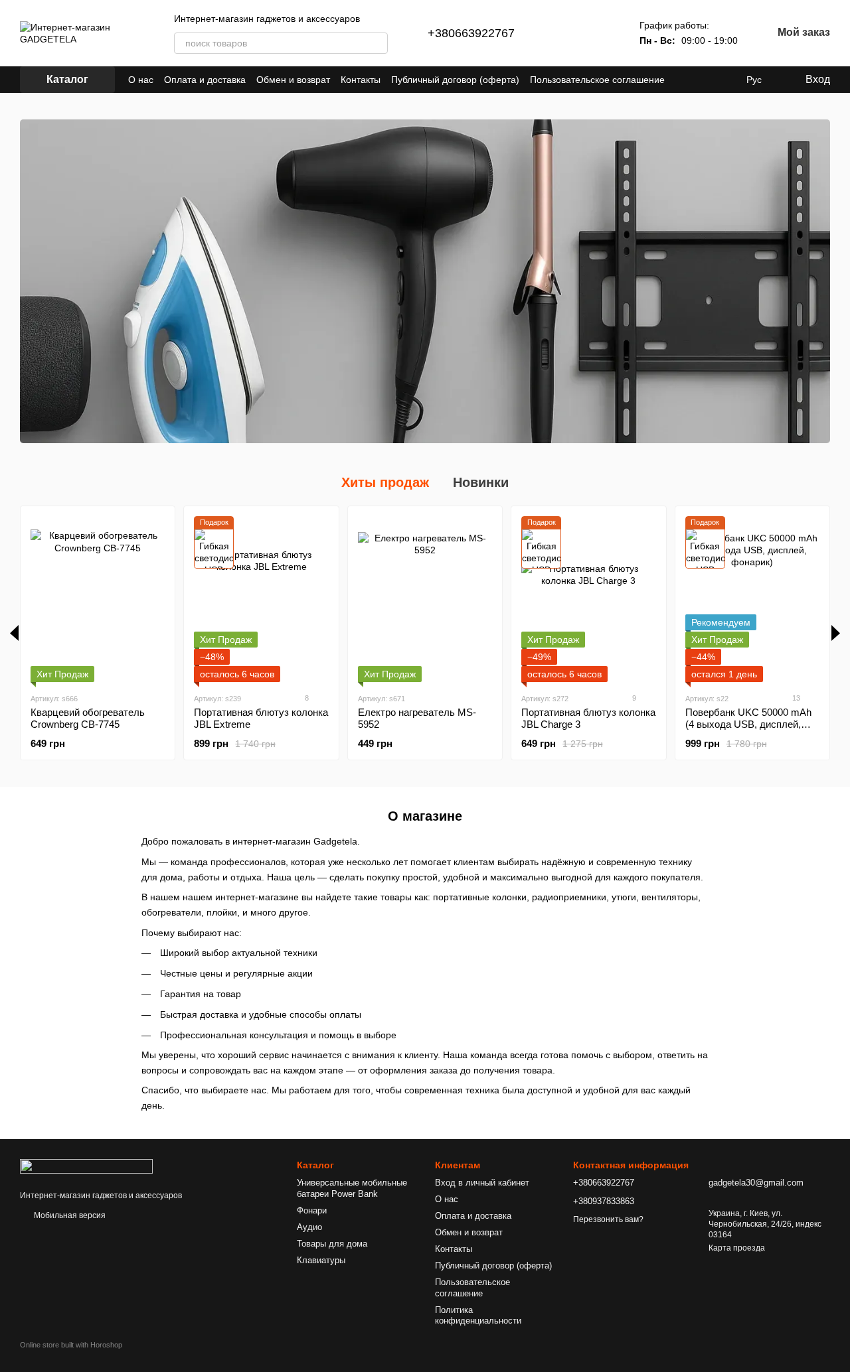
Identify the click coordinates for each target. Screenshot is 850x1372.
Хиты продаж (385, 482)
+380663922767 (471, 33)
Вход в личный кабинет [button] (482, 1183)
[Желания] (599, 33)
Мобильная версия (69, 1215)
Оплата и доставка (205, 79)
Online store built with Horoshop (71, 1345)
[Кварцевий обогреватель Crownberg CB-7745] (98, 599)
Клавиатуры (321, 1260)
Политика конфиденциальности (478, 1315)
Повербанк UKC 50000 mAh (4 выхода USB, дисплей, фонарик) (748, 724)
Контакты (361, 79)
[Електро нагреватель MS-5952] (425, 599)
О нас (140, 79)
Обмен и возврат (293, 79)
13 (795, 698)
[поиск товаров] (377, 43)
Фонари (312, 1210)
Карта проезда (737, 1248)
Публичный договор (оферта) (455, 79)
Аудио (309, 1227)
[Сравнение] (565, 33)
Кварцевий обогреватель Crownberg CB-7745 (88, 718)
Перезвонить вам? (608, 1219)
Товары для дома (332, 1244)
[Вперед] (835, 633)
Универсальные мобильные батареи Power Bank (352, 1188)
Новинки (481, 482)
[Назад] (14, 633)
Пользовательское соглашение (597, 79)
